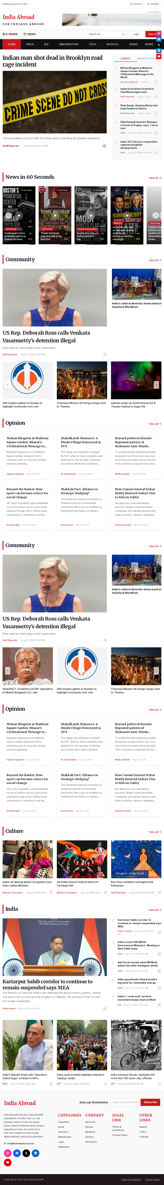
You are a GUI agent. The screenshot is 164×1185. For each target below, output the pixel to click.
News (133, 44)
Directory (63, 1131)
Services (138, 4)
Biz (46, 44)
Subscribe (153, 34)
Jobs (61, 1141)
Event (61, 1127)
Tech (92, 44)
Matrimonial (64, 1136)
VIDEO (31, 34)
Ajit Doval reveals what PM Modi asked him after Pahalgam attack (138, 964)
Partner (89, 1127)
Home (12, 44)
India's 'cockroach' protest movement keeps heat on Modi (137, 998)
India (30, 44)
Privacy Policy (120, 1135)
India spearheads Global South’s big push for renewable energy (137, 981)
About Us (90, 1122)
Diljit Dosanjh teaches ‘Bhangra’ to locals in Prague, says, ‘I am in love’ (139, 125)
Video (142, 1131)
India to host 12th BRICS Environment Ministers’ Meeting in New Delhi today (139, 945)
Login (136, 34)
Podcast (144, 1136)
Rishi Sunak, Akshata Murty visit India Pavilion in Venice (139, 107)
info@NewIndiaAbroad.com (20, 1143)
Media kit (90, 1131)
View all (153, 177)
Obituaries (64, 1146)
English (155, 4)
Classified (63, 1122)
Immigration (68, 44)
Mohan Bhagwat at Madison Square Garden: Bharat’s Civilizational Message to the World (137, 73)
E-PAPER (11, 34)
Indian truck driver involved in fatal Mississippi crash (137, 90)
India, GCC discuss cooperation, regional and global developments (139, 144)
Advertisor (91, 1141)
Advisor (89, 1136)
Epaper (143, 1126)
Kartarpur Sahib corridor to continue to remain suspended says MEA (139, 923)
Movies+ (113, 44)
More (149, 44)
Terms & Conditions (131, 1179)
